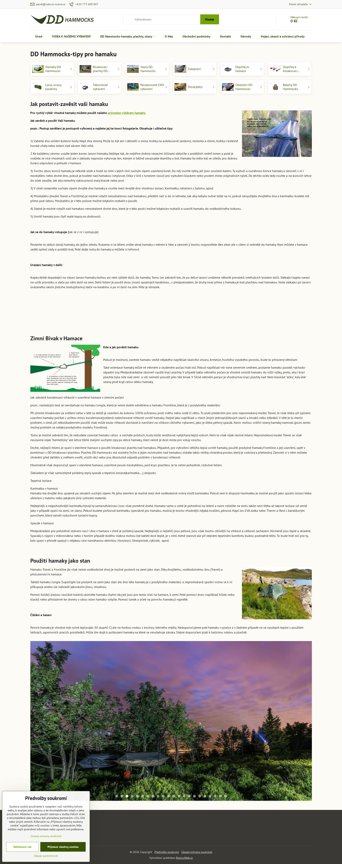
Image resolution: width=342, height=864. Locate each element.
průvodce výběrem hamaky (126, 113)
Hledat (209, 19)
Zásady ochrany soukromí (196, 852)
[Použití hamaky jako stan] (277, 594)
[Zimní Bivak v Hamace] (65, 369)
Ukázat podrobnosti (46, 856)
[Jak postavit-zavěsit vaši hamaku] (277, 134)
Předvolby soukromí (167, 852)
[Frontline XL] (171, 735)
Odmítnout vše (22, 847)
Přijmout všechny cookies (63, 847)
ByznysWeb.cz (184, 858)
